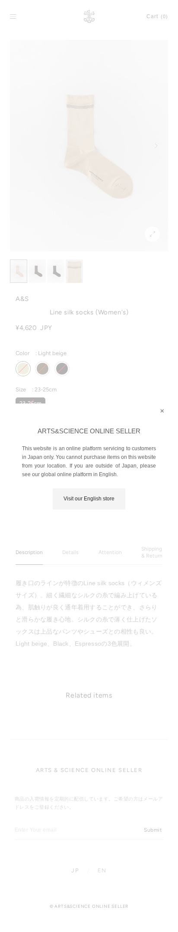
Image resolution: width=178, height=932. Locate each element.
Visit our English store (89, 499)
